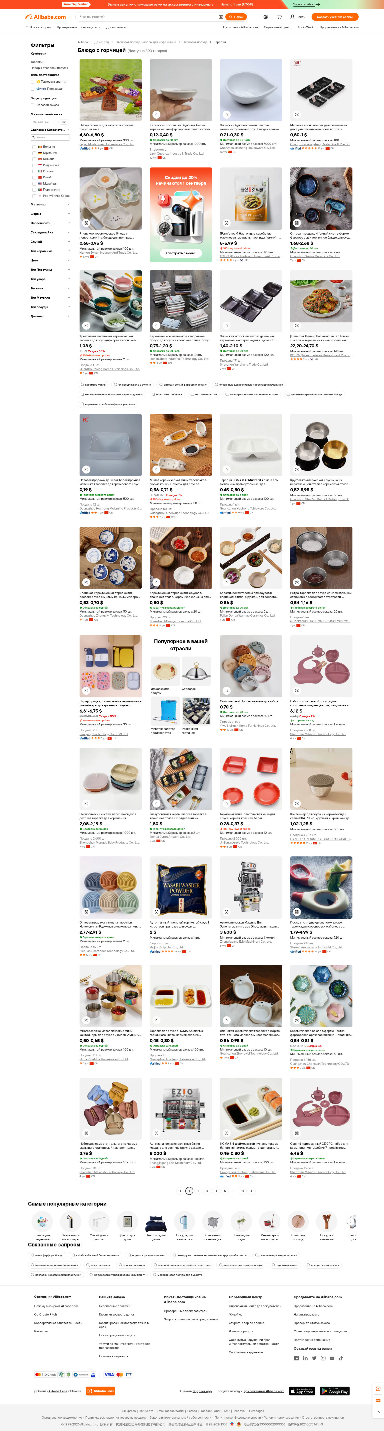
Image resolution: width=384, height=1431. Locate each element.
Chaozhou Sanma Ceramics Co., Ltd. (315, 256)
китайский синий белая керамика (97, 1255)
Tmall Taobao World (170, 1411)
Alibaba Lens (57, 1391)
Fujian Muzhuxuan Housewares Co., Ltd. (107, 144)
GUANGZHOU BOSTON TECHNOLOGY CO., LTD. (321, 621)
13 (242, 1190)
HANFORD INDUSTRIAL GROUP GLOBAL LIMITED (321, 839)
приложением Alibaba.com (264, 1391)
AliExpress (129, 1411)
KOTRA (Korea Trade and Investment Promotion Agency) (251, 256)
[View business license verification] (232, 1424)
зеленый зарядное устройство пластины (184, 1265)
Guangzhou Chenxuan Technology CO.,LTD (179, 513)
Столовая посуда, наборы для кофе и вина (146, 42)
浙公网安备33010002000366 (264, 1424)
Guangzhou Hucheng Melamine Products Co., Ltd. (111, 508)
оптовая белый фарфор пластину (185, 384)
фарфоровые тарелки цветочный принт (119, 1274)
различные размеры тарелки (278, 1255)
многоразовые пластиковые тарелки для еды (114, 394)
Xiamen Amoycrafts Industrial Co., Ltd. (316, 947)
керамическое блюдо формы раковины (110, 404)
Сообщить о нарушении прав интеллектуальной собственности (254, 1341)
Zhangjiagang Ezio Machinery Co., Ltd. (246, 941)
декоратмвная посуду (325, 1265)
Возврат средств (241, 1331)
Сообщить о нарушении (246, 1352)
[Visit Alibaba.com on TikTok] (341, 1358)
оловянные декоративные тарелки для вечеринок (251, 384)
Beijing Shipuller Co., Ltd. (167, 947)
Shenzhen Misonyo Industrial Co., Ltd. (175, 621)
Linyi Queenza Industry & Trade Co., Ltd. (177, 153)
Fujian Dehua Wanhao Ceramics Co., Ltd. (247, 615)
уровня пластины (134, 1265)
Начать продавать (306, 1314)
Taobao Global (210, 1411)
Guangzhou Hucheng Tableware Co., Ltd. (248, 508)
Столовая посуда (195, 42)
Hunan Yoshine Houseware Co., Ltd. (104, 1059)
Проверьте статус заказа (312, 1323)
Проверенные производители (185, 1311)
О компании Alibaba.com (52, 1296)
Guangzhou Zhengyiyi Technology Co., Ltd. (109, 615)
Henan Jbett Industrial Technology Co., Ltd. (179, 358)
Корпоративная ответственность (58, 1323)
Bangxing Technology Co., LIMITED (104, 734)
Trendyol (239, 1411)
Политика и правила (113, 1356)
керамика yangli (95, 384)
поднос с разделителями (148, 1255)
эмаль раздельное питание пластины (254, 394)
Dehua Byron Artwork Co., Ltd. (170, 836)
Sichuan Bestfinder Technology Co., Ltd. (107, 951)
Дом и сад (101, 42)
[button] (221, 17)
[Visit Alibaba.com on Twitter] (314, 1358)
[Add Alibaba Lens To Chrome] (100, 1391)
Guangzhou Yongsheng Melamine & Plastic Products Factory (321, 144)
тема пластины (100, 1265)
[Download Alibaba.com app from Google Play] (335, 1391)
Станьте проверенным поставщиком (320, 1331)
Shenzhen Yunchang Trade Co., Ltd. (244, 364)
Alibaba (83, 42)
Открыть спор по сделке (246, 1323)
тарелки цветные (287, 1265)
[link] (378, 1389)
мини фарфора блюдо (49, 1255)
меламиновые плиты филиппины (56, 1265)
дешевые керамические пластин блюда (316, 394)
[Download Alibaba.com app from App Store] (302, 1391)
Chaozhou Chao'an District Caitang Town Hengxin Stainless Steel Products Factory (321, 499)
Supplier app (202, 1391)
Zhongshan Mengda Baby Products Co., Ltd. (110, 842)
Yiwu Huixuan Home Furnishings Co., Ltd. (248, 725)
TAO (227, 1411)
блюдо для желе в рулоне (134, 384)
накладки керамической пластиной (58, 1274)
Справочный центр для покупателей (255, 1306)
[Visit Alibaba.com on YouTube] (332, 1358)
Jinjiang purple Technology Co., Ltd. (244, 842)
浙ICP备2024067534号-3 (305, 1424)
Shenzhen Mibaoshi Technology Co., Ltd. (318, 734)
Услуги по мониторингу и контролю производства (124, 1345)
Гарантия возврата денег (116, 1314)
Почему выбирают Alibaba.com (56, 1306)
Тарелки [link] (220, 42)
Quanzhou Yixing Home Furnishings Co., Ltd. (110, 369)
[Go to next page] (252, 1191)
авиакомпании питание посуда (243, 1265)
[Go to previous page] (180, 1191)
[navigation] (50, 617)
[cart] (280, 17)
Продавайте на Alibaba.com (313, 1306)
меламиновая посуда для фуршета (180, 1274)
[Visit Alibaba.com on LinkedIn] (305, 1358)
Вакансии (41, 1331)
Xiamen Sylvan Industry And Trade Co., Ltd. (109, 252)
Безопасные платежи (114, 1306)
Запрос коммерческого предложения (191, 1319)
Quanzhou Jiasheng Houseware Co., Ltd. (247, 147)
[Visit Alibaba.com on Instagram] (323, 1358)
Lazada (192, 1411)
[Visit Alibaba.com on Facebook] (296, 1358)
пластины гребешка (169, 394)
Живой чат (236, 1314)
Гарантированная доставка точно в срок (124, 1325)
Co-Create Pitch (45, 1314)
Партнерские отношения (312, 1339)
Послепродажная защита (117, 1335)
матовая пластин (206, 394)
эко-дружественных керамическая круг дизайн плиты (212, 1255)
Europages (256, 1411)
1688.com (146, 1411)
